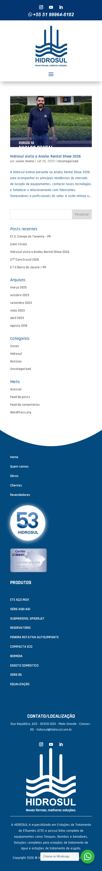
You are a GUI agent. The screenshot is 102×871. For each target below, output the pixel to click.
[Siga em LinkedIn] (61, 7)
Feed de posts (20, 397)
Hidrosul (16, 354)
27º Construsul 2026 (24, 259)
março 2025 (18, 287)
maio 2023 (17, 310)
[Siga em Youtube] (51, 7)
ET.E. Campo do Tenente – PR (30, 236)
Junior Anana (25, 161)
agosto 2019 (18, 325)
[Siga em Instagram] (41, 7)
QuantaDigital (79, 858)
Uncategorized (67, 161)
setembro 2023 (21, 303)
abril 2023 (17, 318)
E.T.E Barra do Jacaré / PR (28, 267)
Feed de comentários (25, 404)
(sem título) (18, 244)
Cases (14, 346)
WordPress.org (20, 412)
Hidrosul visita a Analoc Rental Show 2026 (45, 156)
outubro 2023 (19, 295)
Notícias (16, 361)
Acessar (16, 389)
